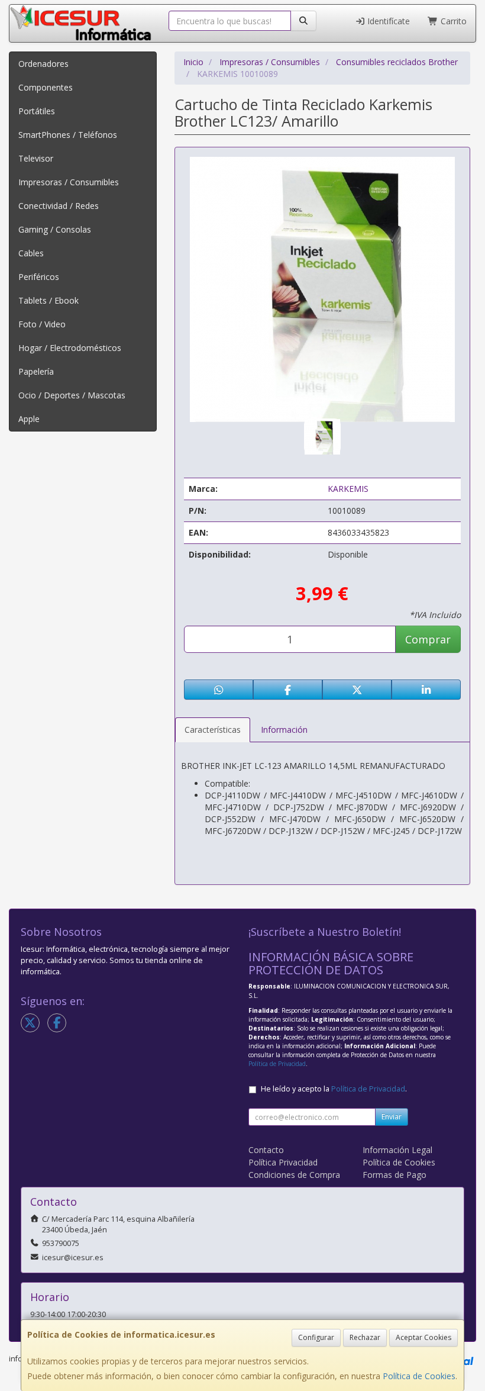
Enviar (391, 1117)
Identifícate (387, 21)
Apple (29, 418)
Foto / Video (42, 324)
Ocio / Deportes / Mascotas (71, 395)
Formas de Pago (394, 1174)
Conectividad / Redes (58, 205)
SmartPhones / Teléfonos (67, 134)
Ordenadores (43, 63)
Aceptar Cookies (423, 1337)
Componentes (45, 87)
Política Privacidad (283, 1162)
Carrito (452, 21)
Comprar (428, 639)
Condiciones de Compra (294, 1174)
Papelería (36, 371)
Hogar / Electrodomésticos (69, 347)
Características (213, 729)
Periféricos (38, 276)
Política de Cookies (419, 1376)
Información (284, 729)
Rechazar (365, 1337)
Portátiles (36, 111)
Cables (31, 253)
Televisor (35, 158)
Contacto (266, 1149)
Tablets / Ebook (48, 300)
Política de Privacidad (277, 1064)
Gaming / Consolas (54, 229)
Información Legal (397, 1149)
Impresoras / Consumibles (68, 182)
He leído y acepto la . (334, 1089)
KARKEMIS (348, 488)
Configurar (316, 1337)
